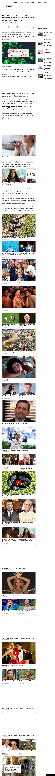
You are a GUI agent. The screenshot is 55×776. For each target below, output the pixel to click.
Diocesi (33, 2)
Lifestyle (46, 2)
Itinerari (27, 2)
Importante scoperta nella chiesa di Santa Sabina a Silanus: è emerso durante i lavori (48, 34)
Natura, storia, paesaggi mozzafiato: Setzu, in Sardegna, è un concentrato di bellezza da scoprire (48, 59)
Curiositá (39, 2)
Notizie (15, 2)
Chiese (21, 2)
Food (15, 5)
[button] (14, 9)
